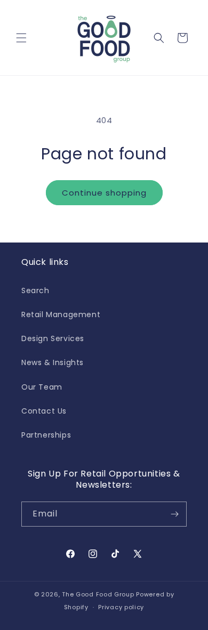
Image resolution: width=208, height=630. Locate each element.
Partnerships (46, 435)
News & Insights (52, 362)
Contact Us (44, 411)
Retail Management (60, 314)
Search (35, 290)
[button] (21, 38)
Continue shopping (104, 192)
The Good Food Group (98, 594)
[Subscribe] (174, 514)
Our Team (41, 387)
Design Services (52, 338)
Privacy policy (121, 607)
